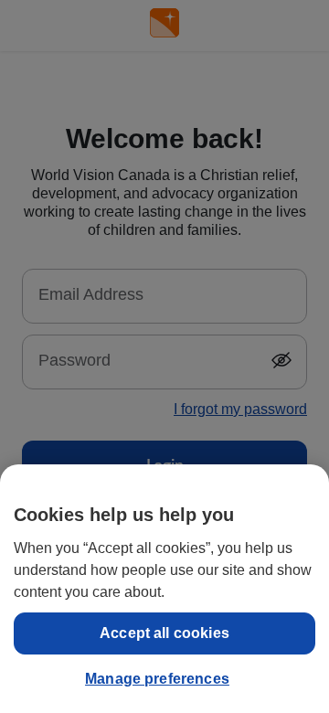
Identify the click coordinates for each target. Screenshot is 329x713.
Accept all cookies (164, 633)
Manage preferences (157, 678)
